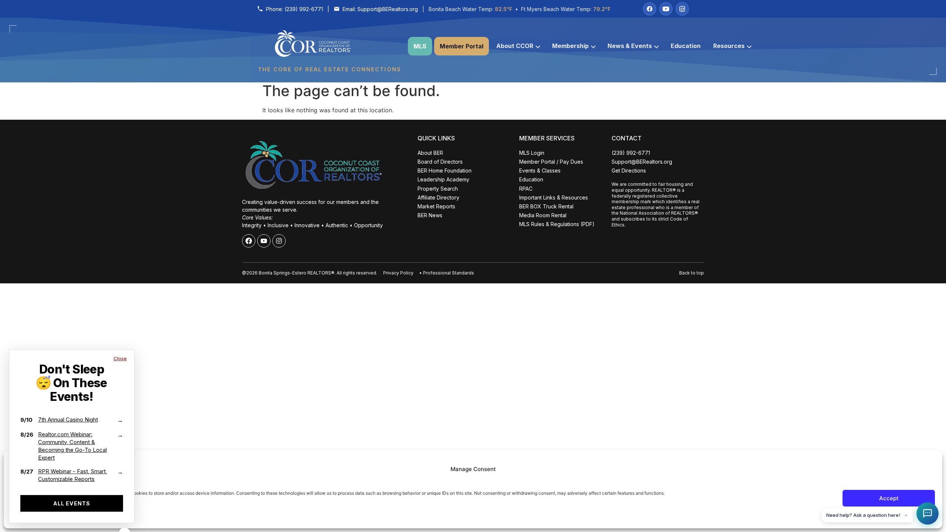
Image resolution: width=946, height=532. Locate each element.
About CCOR (514, 46)
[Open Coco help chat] (927, 513)
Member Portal (461, 46)
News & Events (630, 46)
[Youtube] (263, 241)
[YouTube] (666, 9)
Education (686, 46)
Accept (889, 498)
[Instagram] (682, 9)
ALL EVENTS (71, 503)
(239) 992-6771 (304, 9)
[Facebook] (649, 9)
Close (120, 358)
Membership (570, 46)
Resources (729, 46)
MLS (420, 46)
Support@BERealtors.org (387, 9)
